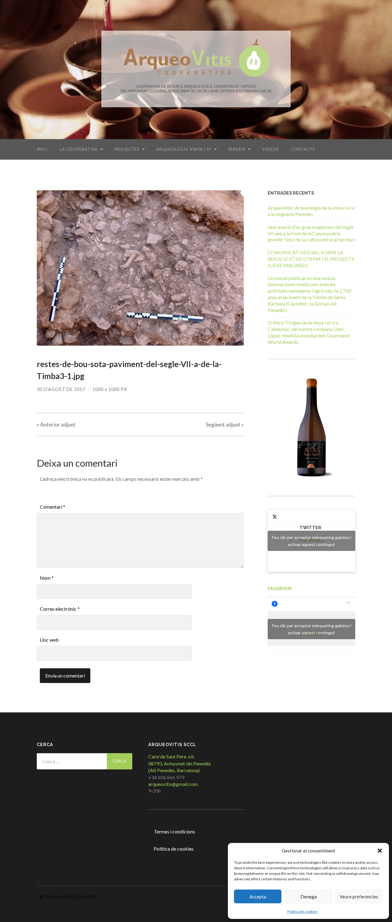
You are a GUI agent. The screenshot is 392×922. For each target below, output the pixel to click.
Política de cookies (302, 911)
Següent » (225, 424)
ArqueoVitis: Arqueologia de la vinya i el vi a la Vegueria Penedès (311, 211)
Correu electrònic (60, 609)
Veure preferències (359, 896)
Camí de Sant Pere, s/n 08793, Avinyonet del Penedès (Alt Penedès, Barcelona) (179, 763)
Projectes (127, 149)
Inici (42, 149)
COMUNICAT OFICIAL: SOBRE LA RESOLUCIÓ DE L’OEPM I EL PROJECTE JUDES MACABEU (311, 258)
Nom (47, 578)
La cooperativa (79, 149)
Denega (308, 896)
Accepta (258, 896)
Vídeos (270, 149)
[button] (380, 851)
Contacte (303, 149)
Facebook (280, 588)
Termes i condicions (174, 831)
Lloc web (49, 640)
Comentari (52, 507)
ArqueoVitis (77, 897)
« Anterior (56, 424)
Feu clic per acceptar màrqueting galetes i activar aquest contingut (311, 541)
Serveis (236, 149)
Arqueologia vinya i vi (183, 149)
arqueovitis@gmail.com (173, 784)
